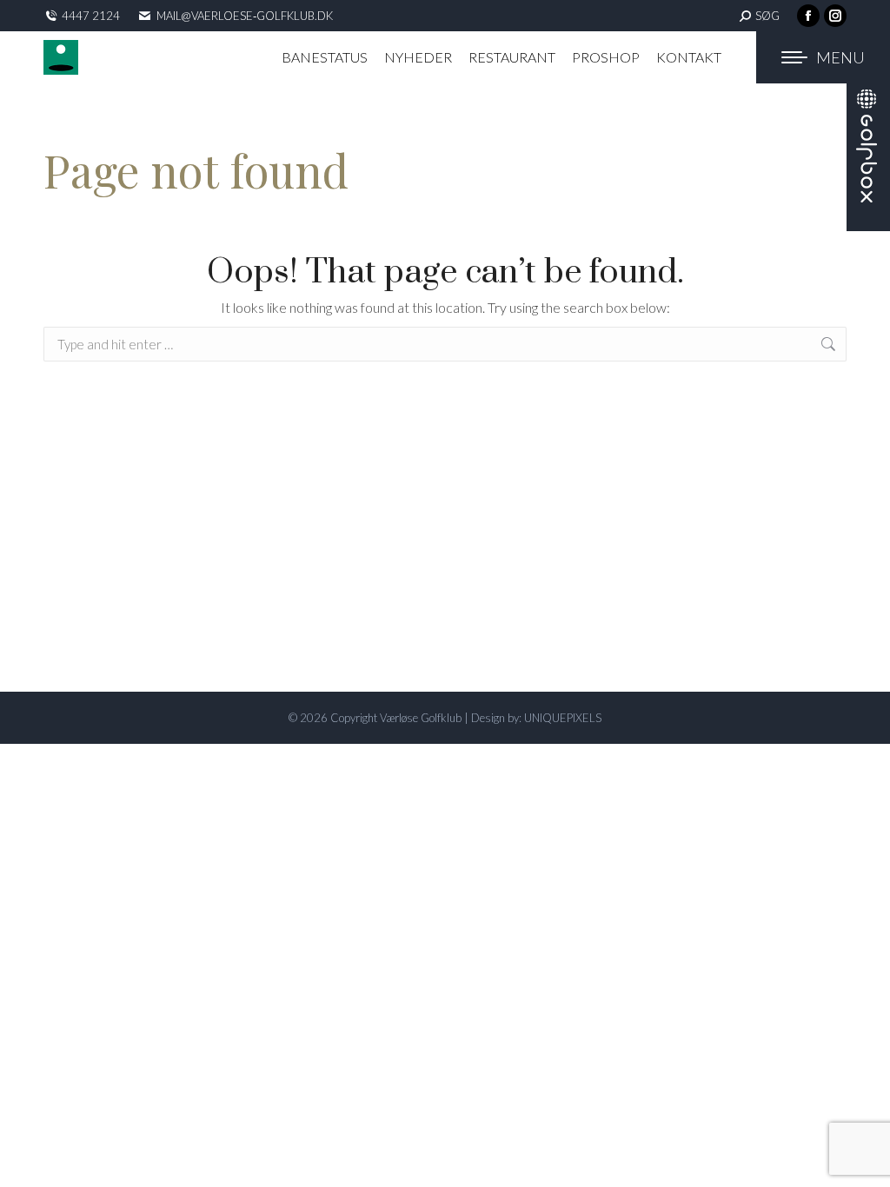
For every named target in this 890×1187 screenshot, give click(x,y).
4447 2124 (91, 16)
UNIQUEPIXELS (562, 718)
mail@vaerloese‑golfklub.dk (244, 16)
